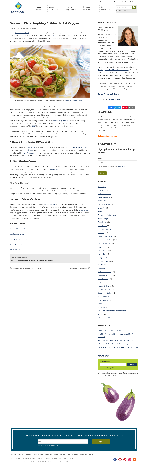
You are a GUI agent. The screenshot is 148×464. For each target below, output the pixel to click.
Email (132, 107)
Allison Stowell (30, 28)
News (111, 2)
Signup (102, 173)
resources (54, 35)
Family (100, 212)
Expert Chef (102, 208)
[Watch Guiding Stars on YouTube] (120, 461)
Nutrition (101, 268)
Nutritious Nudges (104, 275)
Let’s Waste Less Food (78, 268)
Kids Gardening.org (17, 234)
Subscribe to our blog (109, 136)
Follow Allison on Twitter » (108, 94)
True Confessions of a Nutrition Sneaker (112, 311)
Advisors (70, 9)
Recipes (89, 9)
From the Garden (104, 229)
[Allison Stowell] (128, 45)
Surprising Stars (104, 296)
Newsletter (117, 2)
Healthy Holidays (104, 243)
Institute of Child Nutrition (19, 239)
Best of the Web (104, 190)
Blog (106, 9)
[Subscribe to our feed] (134, 461)
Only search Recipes (124, 11)
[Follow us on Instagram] (130, 461)
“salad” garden (28, 153)
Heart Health (102, 254)
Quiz (99, 282)
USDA (34, 126)
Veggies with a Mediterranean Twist (26, 268)
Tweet (118, 107)
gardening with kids (24, 260)
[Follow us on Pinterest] (125, 461)
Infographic (102, 258)
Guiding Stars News (105, 236)
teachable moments (65, 107)
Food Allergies (103, 219)
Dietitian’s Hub (104, 2)
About (38, 8)
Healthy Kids (102, 247)
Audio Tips (102, 187)
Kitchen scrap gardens (78, 147)
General (101, 233)
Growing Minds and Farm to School (22, 229)
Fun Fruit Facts (15, 249)
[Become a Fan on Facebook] (115, 461)
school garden (50, 204)
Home (13, 454)
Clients (53, 8)
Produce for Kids (16, 244)
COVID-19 (102, 201)
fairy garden (31, 147)
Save (125, 107)
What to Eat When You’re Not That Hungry (113, 344)
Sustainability (103, 300)
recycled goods (28, 150)
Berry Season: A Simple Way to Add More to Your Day (118, 347)
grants (43, 215)
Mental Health (103, 265)
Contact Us (133, 2)
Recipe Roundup (104, 289)
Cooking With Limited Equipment (110, 330)
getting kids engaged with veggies (42, 260)
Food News (102, 222)
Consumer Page (104, 197)
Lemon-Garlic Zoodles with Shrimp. (75, 100)
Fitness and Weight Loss (107, 215)
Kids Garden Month (22, 33)
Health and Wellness (105, 240)
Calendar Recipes (104, 194)
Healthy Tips (102, 250)
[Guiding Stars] (18, 12)
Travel (100, 304)
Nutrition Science (104, 272)
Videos (100, 314)
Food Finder (103, 355)
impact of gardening (60, 120)
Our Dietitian (23, 257)
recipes (21, 191)
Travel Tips (102, 307)
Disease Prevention (105, 204)
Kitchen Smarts (103, 261)
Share (111, 107)
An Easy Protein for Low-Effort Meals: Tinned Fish (116, 340)
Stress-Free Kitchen (105, 293)
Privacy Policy (121, 166)
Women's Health (104, 318)
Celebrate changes (55, 169)
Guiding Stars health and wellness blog (113, 70)
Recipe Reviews (104, 286)
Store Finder (125, 2)
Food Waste (102, 226)
